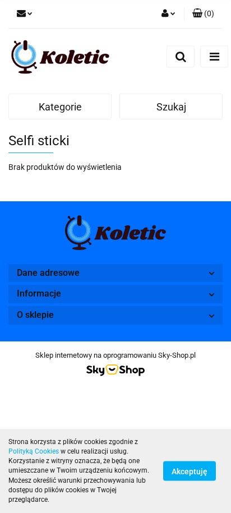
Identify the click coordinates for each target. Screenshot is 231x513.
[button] (203, 14)
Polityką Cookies (33, 451)
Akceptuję (189, 471)
